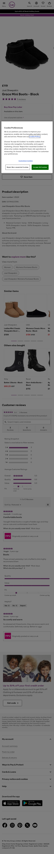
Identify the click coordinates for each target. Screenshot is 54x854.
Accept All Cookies (40, 167)
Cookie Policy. (34, 136)
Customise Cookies (26, 161)
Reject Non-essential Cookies (18, 167)
